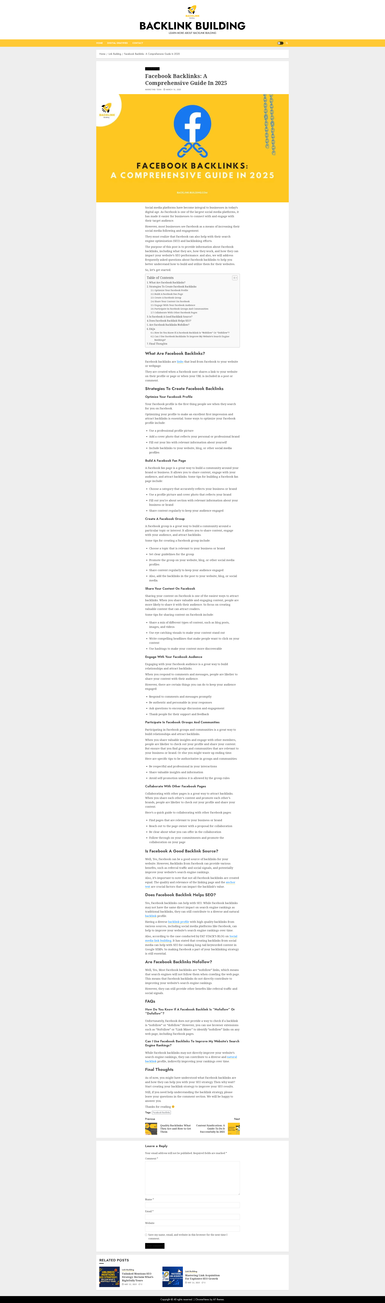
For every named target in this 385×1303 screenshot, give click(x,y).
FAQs (152, 329)
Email (149, 1211)
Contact (137, 43)
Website (149, 1223)
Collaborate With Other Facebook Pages (175, 312)
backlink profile (178, 922)
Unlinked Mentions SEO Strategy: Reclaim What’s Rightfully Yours (137, 1277)
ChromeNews (202, 1299)
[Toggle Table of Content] (233, 277)
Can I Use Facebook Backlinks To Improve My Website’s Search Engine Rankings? (191, 338)
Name (149, 1199)
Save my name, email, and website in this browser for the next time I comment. (187, 1236)
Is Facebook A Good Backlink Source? (170, 316)
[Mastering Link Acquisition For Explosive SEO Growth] (172, 1277)
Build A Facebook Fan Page (168, 293)
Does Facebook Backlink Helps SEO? (170, 320)
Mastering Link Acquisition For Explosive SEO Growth (202, 1277)
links (180, 361)
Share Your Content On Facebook (172, 301)
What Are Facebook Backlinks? (167, 282)
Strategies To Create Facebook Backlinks (172, 286)
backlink (151, 916)
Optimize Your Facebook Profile (171, 290)
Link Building (152, 68)
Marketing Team (153, 90)
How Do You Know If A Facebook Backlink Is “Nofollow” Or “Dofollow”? (191, 332)
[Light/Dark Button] (280, 43)
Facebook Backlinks (161, 1112)
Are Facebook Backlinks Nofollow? (169, 324)
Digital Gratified (117, 43)
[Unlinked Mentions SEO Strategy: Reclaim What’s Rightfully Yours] (109, 1277)
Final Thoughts (158, 343)
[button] (287, 43)
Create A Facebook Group (167, 297)
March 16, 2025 (173, 90)
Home (99, 43)
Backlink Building (192, 25)
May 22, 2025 (131, 1284)
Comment (151, 1158)
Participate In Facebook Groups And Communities (181, 308)
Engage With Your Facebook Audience (174, 305)
